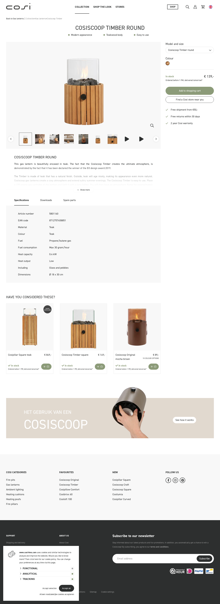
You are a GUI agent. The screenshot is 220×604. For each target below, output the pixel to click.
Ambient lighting (15, 489)
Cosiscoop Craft (120, 484)
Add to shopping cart (190, 90)
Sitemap (93, 591)
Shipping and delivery (15, 542)
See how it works (184, 420)
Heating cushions (15, 494)
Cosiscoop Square (121, 489)
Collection (82, 7)
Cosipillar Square (121, 480)
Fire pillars (12, 504)
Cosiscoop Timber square (75, 354)
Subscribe (204, 558)
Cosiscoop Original (69, 480)
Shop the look (102, 7)
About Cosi (64, 542)
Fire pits (10, 480)
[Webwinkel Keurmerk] (177, 570)
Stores (119, 7)
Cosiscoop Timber (68, 484)
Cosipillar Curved (121, 499)
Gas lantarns (12, 484)
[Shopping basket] (203, 7)
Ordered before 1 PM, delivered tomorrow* (23, 369)
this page (51, 562)
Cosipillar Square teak (20, 354)
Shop (172, 6)
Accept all (66, 588)
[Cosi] (19, 7)
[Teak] (168, 63)
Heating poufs (13, 499)
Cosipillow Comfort (69, 489)
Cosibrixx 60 (65, 494)
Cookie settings (107, 591)
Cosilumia (117, 494)
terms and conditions (159, 546)
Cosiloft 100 (65, 499)
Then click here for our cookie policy (40, 559)
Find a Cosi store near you (190, 99)
